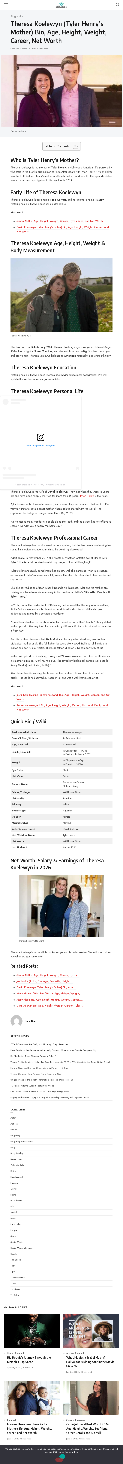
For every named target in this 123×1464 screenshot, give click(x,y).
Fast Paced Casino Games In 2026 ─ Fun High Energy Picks (39, 1091)
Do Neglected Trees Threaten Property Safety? (33, 1056)
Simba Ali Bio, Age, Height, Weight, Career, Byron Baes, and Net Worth (59, 221)
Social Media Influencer (21, 1248)
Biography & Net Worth (21, 1141)
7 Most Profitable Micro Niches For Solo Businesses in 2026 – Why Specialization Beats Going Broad (60, 1062)
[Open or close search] (117, 4)
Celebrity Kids (17, 1165)
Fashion (14, 1183)
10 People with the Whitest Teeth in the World (32, 1085)
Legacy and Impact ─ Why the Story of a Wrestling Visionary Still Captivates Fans (49, 1097)
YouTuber (15, 1295)
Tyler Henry (87, 496)
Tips (12, 1271)
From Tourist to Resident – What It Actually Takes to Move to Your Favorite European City (53, 1050)
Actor (13, 1117)
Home (13, 1194)
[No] (59, 1460)
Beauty (13, 1129)
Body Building (17, 1153)
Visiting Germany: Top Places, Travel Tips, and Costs (36, 1074)
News (13, 1218)
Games (13, 1188)
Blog (12, 1147)
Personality (15, 1224)
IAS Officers (16, 1200)
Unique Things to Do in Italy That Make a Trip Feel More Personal (41, 1079)
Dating (13, 1171)
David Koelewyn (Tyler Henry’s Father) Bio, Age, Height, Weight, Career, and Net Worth (62, 229)
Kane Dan (15, 48)
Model (13, 1212)
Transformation (17, 1277)
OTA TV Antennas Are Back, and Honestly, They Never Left (39, 1044)
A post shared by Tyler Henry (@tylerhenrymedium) (40, 485)
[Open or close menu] (6, 5)
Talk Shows (15, 1259)
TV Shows (15, 1289)
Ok (62, 1456)
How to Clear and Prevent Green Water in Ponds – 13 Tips (39, 1068)
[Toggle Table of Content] (74, 146)
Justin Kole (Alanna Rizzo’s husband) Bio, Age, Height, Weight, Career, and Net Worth (63, 697)
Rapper (14, 1230)
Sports (13, 1254)
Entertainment (16, 1177)
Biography (16, 16)
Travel (13, 1283)
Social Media (16, 1242)
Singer (13, 1236)
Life (12, 1206)
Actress (14, 1123)
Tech (12, 1265)
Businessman (16, 1159)
